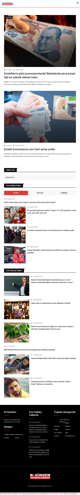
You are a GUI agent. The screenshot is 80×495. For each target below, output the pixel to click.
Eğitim (67, 423)
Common (64, 193)
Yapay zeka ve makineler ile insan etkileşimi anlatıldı (50, 303)
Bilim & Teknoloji (62, 421)
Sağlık (56, 429)
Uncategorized (70, 436)
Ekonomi (57, 426)
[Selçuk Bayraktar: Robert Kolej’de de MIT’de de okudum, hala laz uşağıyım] (15, 254)
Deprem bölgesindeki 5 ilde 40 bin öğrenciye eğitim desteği (53, 358)
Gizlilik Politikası (9, 434)
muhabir (8, 70)
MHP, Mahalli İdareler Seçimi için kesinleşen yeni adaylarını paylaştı (29, 350)
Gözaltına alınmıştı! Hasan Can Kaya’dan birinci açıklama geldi (50, 230)
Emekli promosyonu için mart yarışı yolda (29, 149)
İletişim (6, 438)
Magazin (68, 426)
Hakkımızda (19, 434)
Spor (66, 433)
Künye (17, 438)
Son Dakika (58, 433)
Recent (16, 193)
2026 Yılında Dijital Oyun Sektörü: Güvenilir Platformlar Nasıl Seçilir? (30, 202)
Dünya (67, 420)
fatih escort (55, 494)
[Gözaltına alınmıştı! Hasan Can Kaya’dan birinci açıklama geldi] (15, 235)
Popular (40, 193)
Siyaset (67, 429)
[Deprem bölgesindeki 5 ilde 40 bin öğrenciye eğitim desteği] (16, 364)
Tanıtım (56, 436)
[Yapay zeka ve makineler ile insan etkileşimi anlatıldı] (16, 309)
